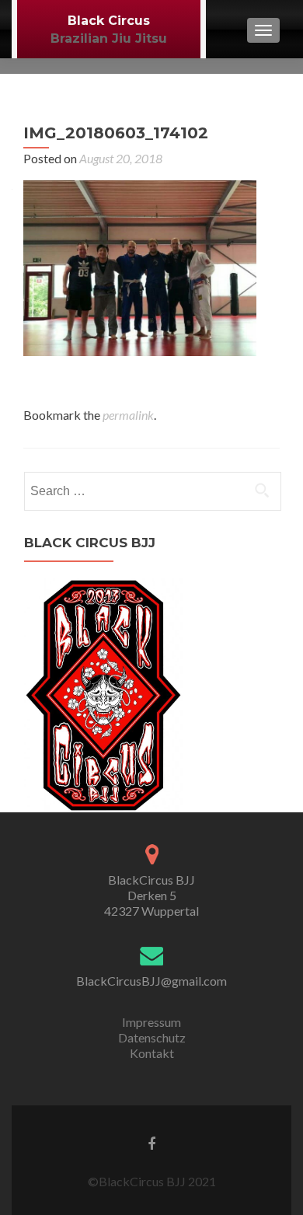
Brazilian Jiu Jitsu (108, 38)
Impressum (151, 1021)
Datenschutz (152, 1037)
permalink (128, 414)
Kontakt (152, 1053)
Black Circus (109, 20)
